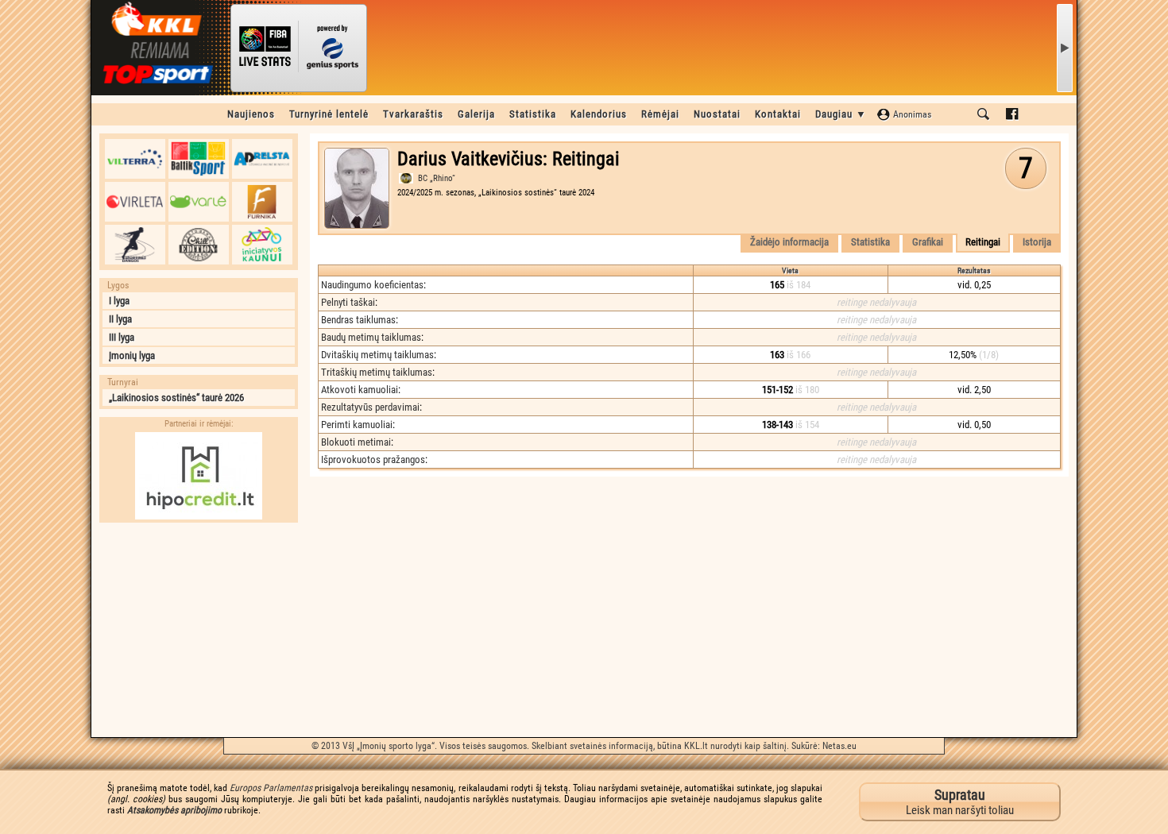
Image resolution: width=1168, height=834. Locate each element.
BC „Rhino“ (436, 178)
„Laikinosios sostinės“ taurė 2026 (176, 397)
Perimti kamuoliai (357, 425)
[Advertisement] (198, 630)
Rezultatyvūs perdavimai (370, 407)
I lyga (119, 301)
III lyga (121, 337)
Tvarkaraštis (413, 114)
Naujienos (251, 114)
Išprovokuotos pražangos (373, 459)
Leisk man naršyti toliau (960, 801)
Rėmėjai (660, 114)
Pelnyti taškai (348, 302)
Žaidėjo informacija (789, 242)
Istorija (1037, 242)
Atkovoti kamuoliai (359, 390)
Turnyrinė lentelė (329, 114)
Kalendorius (598, 114)
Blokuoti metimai (356, 442)
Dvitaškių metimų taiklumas (377, 355)
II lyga (120, 319)
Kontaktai (778, 114)
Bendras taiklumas (358, 320)
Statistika (532, 114)
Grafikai (927, 242)
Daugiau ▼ (841, 114)
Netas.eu (839, 745)
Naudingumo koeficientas (372, 285)
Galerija (476, 114)
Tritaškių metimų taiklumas (376, 372)
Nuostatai (717, 114)
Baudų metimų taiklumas (371, 337)
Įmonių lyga (132, 355)
